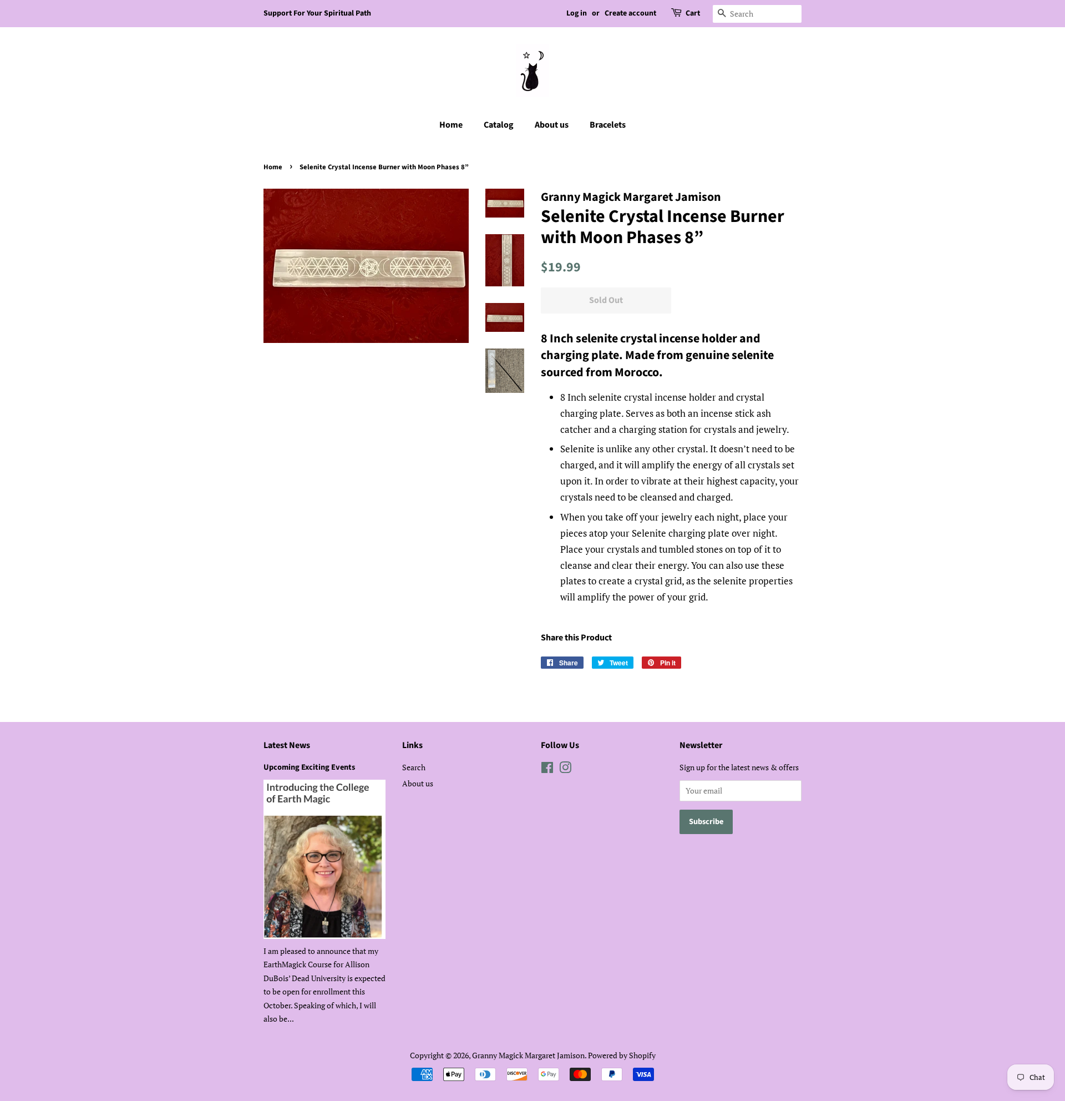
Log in (576, 13)
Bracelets (608, 125)
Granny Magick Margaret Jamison (528, 1055)
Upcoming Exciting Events (309, 767)
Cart (693, 13)
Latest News (286, 745)
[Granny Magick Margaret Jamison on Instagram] (565, 769)
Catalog (499, 125)
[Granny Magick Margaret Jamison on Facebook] (547, 769)
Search (413, 767)
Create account (630, 13)
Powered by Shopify (622, 1055)
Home (451, 125)
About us (552, 125)
